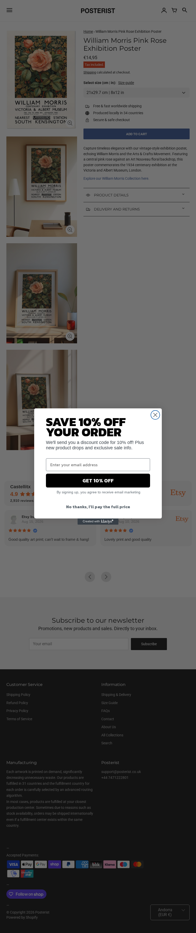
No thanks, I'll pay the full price (98, 507)
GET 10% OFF (98, 480)
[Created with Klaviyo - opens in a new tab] (98, 521)
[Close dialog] (155, 414)
